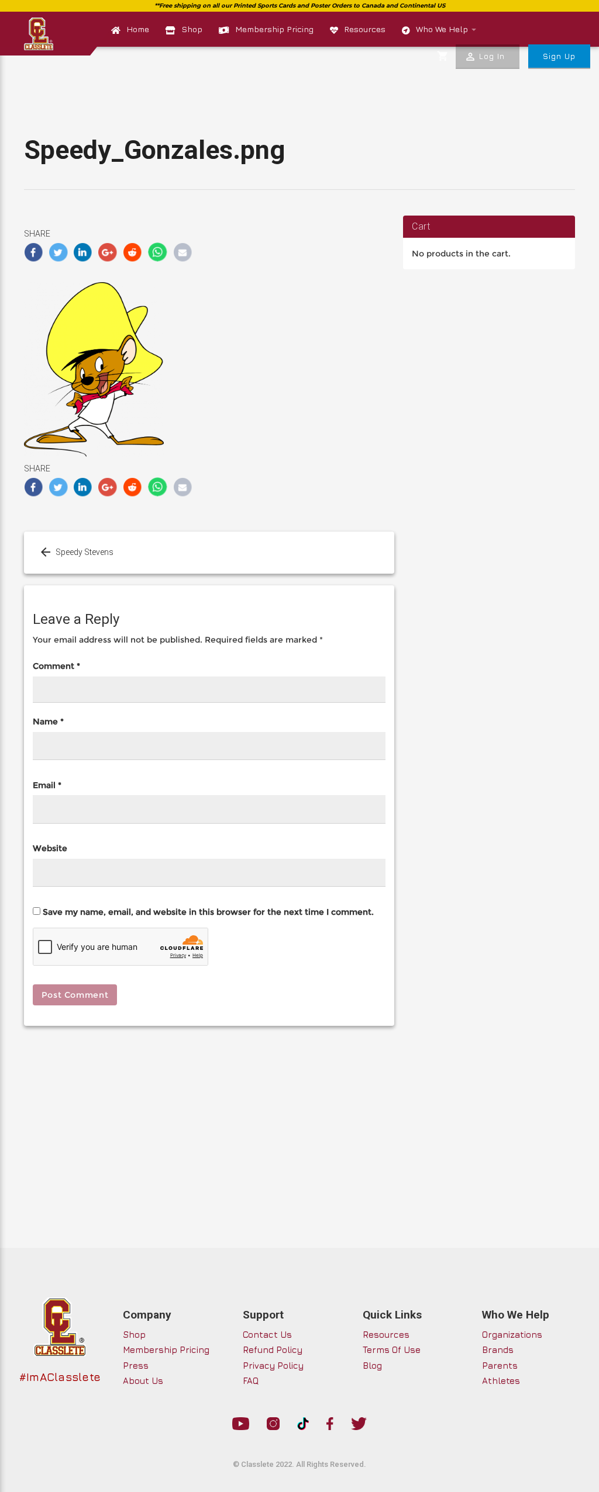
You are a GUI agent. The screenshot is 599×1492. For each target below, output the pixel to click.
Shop (191, 29)
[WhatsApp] (157, 252)
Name (48, 721)
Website (50, 848)
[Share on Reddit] (133, 252)
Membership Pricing (274, 29)
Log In (484, 57)
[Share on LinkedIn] (83, 252)
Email (47, 785)
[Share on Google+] (108, 252)
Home (137, 29)
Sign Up (559, 56)
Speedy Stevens (84, 552)
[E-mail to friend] (182, 252)
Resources (364, 29)
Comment (56, 666)
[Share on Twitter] (58, 252)
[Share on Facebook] (33, 252)
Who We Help (443, 29)
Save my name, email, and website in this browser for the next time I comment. (208, 912)
